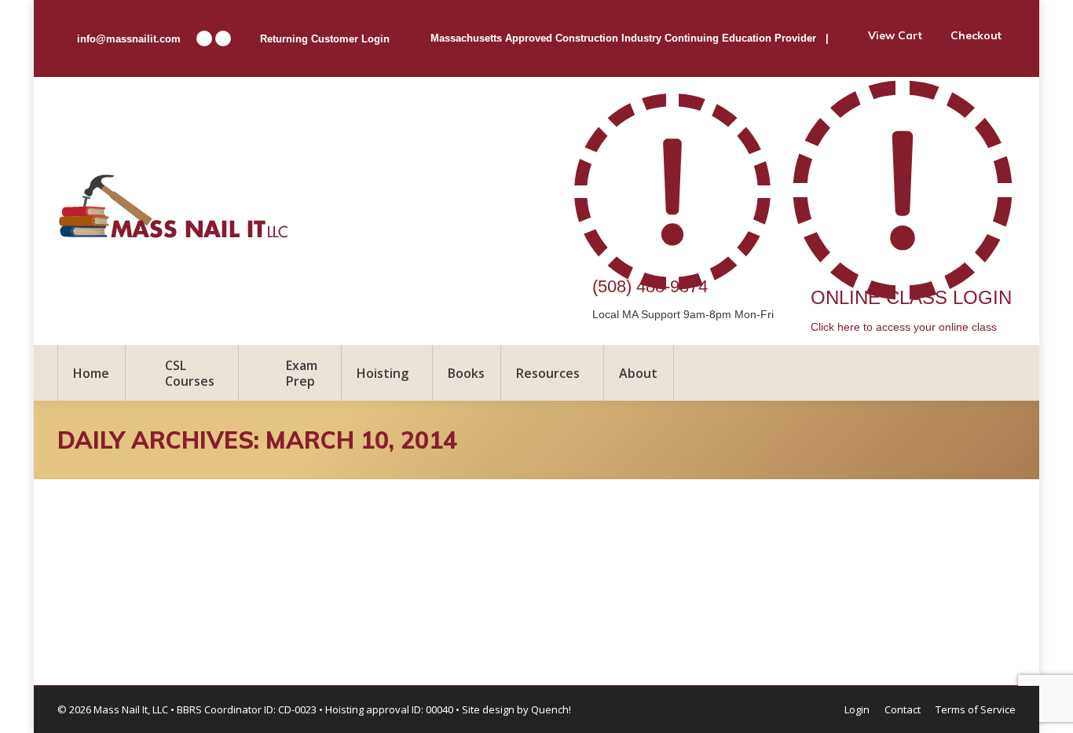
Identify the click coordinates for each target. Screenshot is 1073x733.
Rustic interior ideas (173, 545)
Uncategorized (119, 573)
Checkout (976, 35)
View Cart (895, 35)
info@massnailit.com (129, 39)
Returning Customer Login (325, 39)
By (219, 573)
